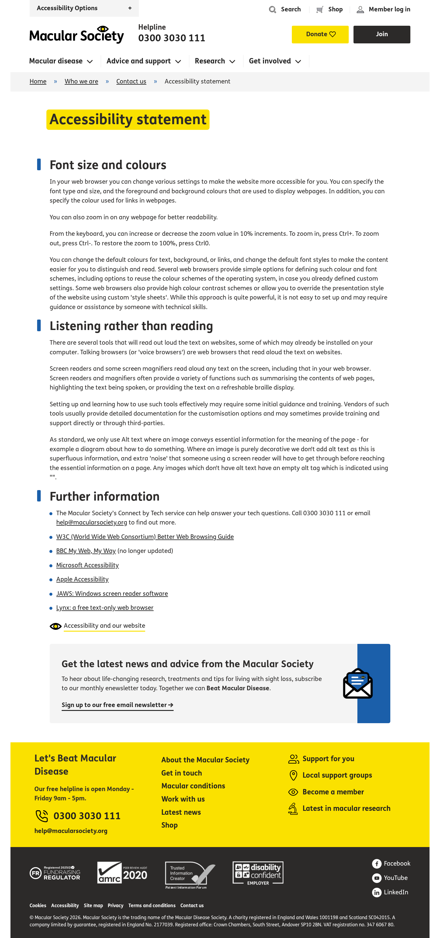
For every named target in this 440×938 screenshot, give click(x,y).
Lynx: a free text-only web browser (105, 608)
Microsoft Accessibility (87, 565)
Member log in (389, 9)
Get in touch (181, 773)
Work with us (183, 799)
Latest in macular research (347, 808)
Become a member (333, 792)
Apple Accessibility (82, 579)
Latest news (181, 812)
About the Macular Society (205, 760)
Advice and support (139, 61)
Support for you (328, 759)
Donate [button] (316, 34)
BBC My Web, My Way (86, 551)
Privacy (116, 905)
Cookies (38, 905)
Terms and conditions (152, 905)
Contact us (131, 81)
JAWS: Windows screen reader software (112, 594)
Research (210, 61)
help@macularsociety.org (91, 522)
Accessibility (65, 905)
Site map (93, 905)
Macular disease (56, 61)
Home (77, 34)
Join (382, 34)
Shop (335, 9)
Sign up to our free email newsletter (115, 705)
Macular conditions (193, 786)
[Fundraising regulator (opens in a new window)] (55, 871)
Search (291, 9)
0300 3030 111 (172, 38)
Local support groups (337, 775)
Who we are (81, 81)
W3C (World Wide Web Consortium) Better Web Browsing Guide (145, 537)
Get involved (270, 61)
